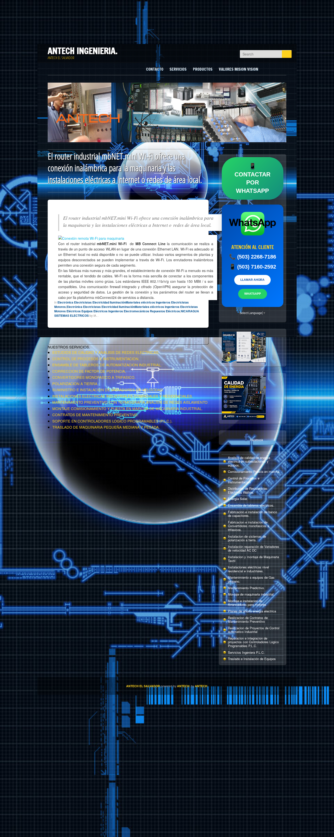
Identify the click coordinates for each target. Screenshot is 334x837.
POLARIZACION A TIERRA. (75, 383)
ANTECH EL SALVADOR (143, 686)
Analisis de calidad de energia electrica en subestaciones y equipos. (249, 461)
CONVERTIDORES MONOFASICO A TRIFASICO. (93, 377)
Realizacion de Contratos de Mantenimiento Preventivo (248, 619)
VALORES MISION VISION (238, 69)
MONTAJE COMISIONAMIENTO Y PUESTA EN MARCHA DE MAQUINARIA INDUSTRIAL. (127, 408)
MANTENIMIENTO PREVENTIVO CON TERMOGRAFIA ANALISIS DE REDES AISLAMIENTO (130, 402)
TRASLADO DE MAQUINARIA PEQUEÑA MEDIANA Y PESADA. (106, 427)
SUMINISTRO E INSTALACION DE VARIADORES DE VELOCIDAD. (108, 389)
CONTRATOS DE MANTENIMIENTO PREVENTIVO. (95, 414)
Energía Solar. (238, 498)
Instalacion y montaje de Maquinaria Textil (253, 558)
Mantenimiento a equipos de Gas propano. (251, 579)
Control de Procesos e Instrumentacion (243, 480)
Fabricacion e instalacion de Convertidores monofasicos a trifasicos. (248, 526)
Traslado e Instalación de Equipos (252, 658)
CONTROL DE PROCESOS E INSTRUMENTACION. (95, 358)
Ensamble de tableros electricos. (251, 505)
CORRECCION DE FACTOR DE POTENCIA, (89, 371)
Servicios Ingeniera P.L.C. (246, 652)
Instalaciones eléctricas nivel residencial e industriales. (248, 569)
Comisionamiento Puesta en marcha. (254, 471)
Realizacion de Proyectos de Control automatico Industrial (253, 630)
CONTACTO (154, 69)
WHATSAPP (252, 293)
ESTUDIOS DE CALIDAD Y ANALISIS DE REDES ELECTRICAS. (105, 352)
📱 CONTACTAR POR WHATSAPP (252, 178)
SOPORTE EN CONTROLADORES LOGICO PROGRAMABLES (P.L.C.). (112, 421)
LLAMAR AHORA (252, 280)
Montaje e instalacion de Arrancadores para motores (247, 602)
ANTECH (183, 686)
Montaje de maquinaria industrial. (251, 594)
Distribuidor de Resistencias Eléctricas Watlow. (247, 490)
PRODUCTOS (202, 69)
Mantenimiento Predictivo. (246, 588)
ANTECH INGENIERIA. (83, 51)
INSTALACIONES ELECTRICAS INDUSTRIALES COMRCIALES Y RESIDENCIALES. (122, 396)
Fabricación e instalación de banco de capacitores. (252, 514)
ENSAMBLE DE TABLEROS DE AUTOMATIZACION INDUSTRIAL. (107, 364)
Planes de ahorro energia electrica (252, 611)
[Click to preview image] (91, 237)
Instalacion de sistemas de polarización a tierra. (247, 538)
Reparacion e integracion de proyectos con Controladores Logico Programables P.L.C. (253, 642)
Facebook (256, 440)
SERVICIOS (178, 69)
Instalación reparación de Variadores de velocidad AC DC (253, 548)
